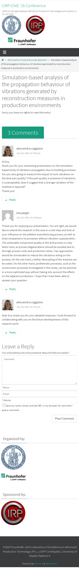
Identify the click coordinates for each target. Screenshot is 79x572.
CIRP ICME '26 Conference (24, 5)
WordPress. (51, 563)
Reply (12, 199)
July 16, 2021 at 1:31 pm (28, 306)
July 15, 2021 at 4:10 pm (28, 153)
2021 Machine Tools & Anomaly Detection (27, 60)
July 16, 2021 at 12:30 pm (29, 217)
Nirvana (39, 563)
